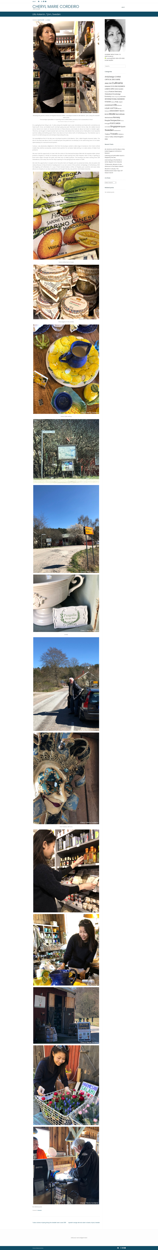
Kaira (42, 1248)
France (111, 91)
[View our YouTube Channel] (40, 2)
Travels (114, 133)
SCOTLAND (107, 126)
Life (115, 104)
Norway (116, 117)
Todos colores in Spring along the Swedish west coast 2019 (49, 1222)
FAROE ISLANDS (119, 89)
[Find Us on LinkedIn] (44, 2)
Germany (118, 91)
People (107, 120)
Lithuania (119, 105)
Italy (116, 102)
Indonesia (122, 96)
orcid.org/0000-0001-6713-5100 (115, 58)
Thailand (107, 134)
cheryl (48, 20)
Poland (122, 120)
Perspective (115, 120)
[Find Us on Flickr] (45, 2)
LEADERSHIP (109, 105)
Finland (107, 91)
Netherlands (109, 118)
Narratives (120, 114)
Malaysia (107, 111)
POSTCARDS (115, 123)
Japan (121, 102)
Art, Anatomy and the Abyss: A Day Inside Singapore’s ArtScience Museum (115, 151)
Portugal (107, 123)
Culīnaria (117, 83)
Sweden (40, 1210)
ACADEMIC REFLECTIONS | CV (113, 54)
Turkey (111, 137)
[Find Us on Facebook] (39, 2)
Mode (112, 113)
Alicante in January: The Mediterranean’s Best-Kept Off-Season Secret (114, 171)
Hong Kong (117, 96)
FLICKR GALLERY (109, 60)
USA (106, 139)
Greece (113, 96)
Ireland (113, 102)
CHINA (118, 76)
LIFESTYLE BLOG (109, 56)
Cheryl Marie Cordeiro (56, 7)
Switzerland (117, 130)
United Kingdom (118, 137)
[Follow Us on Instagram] (42, 2)
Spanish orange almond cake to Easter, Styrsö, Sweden (84, 1222)
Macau (119, 108)
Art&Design (110, 77)
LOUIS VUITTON (111, 108)
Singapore (115, 126)
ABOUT (34, 1)
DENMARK (107, 86)
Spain (123, 126)
